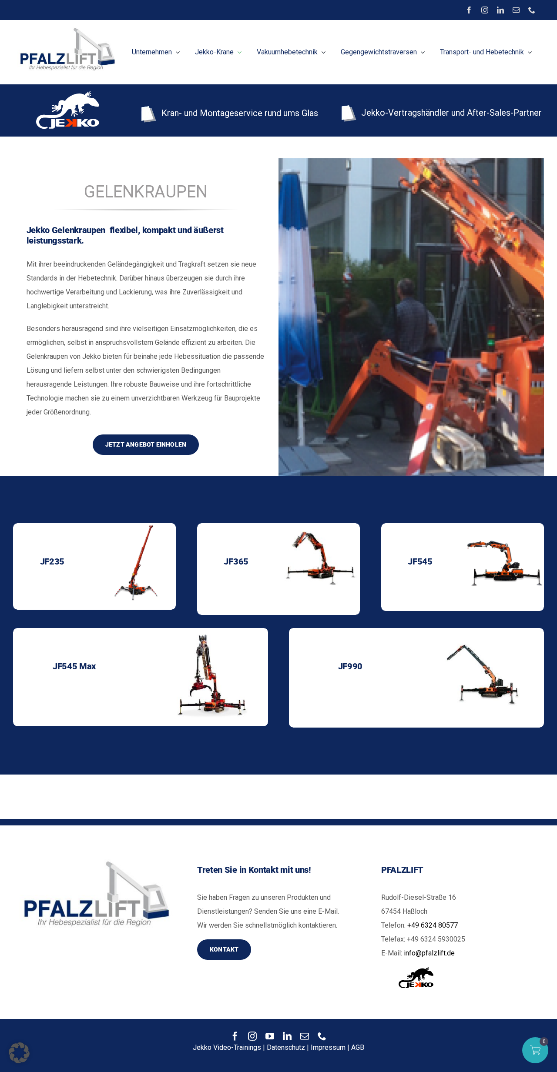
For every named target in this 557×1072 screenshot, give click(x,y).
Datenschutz (286, 1047)
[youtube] (269, 1036)
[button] (19, 1053)
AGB (357, 1047)
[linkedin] (500, 10)
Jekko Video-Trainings (227, 1047)
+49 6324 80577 (432, 925)
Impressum (328, 1047)
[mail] (516, 10)
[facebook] (469, 10)
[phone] (531, 10)
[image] (66, 27)
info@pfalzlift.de (429, 953)
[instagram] (484, 10)
